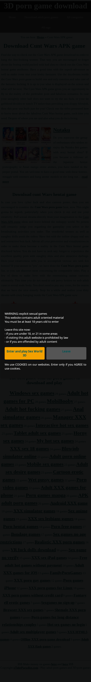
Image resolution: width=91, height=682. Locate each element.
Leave (66, 351)
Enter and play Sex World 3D (24, 353)
